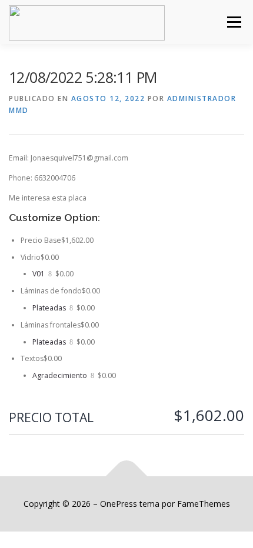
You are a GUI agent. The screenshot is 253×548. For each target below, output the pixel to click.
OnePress (118, 503)
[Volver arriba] (127, 476)
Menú (233, 22)
